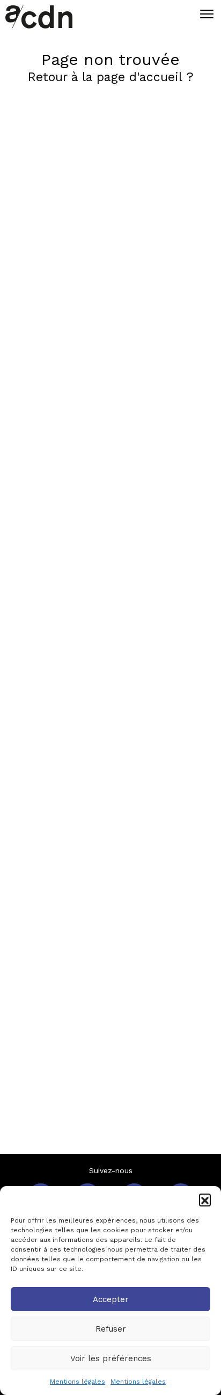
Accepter (111, 1299)
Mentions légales (77, 1381)
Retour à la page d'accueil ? (111, 77)
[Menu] (204, 13)
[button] (205, 1199)
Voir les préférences (110, 1358)
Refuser (110, 1329)
